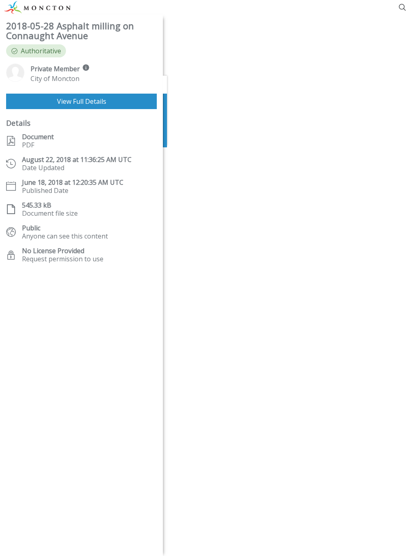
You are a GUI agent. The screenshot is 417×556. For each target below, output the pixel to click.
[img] (86, 67)
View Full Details (81, 101)
